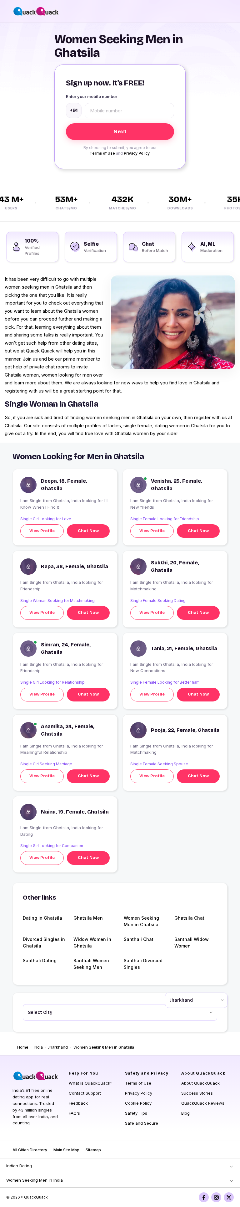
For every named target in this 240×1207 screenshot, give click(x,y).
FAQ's (74, 1113)
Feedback (78, 1103)
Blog (185, 1113)
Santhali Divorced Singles (143, 964)
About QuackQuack (200, 1083)
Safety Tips (136, 1113)
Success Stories (197, 1093)
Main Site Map (66, 1150)
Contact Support (85, 1093)
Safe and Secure (141, 1123)
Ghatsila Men (88, 918)
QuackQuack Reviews (202, 1103)
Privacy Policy (137, 153)
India (38, 1047)
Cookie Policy (138, 1103)
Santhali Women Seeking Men (91, 964)
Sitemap (93, 1150)
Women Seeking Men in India (34, 1180)
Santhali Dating (40, 960)
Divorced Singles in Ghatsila (44, 942)
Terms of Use (102, 153)
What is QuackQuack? (90, 1083)
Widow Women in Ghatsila (92, 942)
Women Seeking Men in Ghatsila (141, 921)
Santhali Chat (138, 939)
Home (22, 1047)
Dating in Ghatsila (42, 918)
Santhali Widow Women (191, 942)
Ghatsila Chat (189, 918)
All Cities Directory (29, 1150)
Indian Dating (19, 1165)
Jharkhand (58, 1047)
